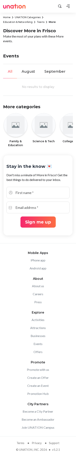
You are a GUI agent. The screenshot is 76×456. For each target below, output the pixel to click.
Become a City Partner (38, 411)
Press (38, 302)
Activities (38, 320)
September (54, 71)
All (10, 71)
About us (38, 286)
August (28, 71)
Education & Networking (18, 22)
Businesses (38, 336)
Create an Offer (38, 377)
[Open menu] (68, 6)
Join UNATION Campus (38, 427)
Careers (38, 294)
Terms (21, 443)
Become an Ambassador (38, 419)
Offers (38, 352)
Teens (40, 22)
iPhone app (38, 260)
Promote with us (38, 369)
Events (38, 344)
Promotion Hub (38, 393)
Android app (38, 268)
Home (7, 17)
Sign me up (38, 222)
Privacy (37, 443)
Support (54, 443)
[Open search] (60, 6)
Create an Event (38, 385)
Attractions (38, 328)
